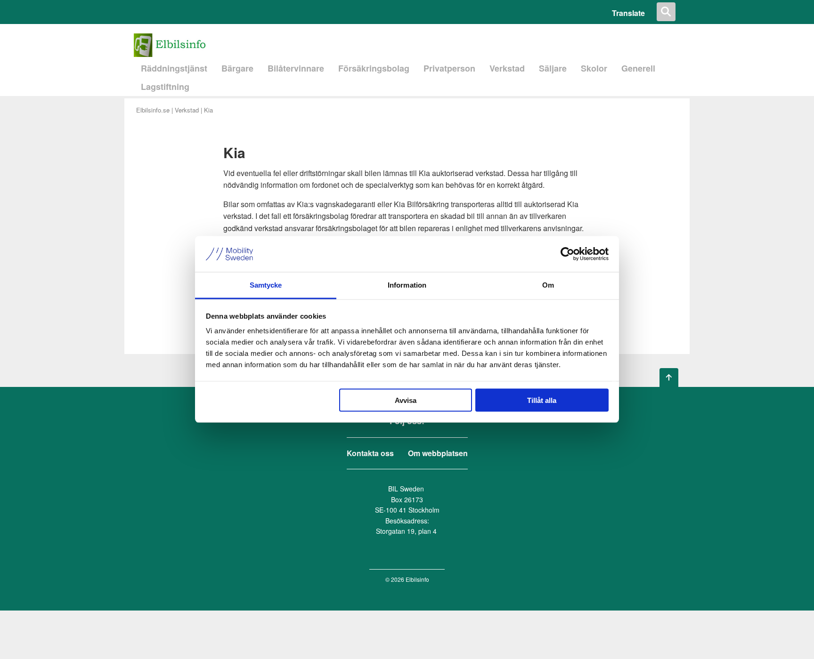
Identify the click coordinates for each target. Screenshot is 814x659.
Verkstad (507, 68)
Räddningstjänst (174, 68)
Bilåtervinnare (296, 68)
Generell (638, 68)
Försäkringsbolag (373, 68)
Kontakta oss (370, 453)
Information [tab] (407, 285)
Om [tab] (548, 285)
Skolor (594, 68)
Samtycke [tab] (266, 285)
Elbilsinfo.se (153, 110)
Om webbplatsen (438, 453)
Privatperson (449, 68)
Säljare (553, 68)
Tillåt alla (541, 400)
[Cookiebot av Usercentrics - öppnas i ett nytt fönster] (567, 254)
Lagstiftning (165, 86)
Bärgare (237, 68)
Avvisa (405, 400)
